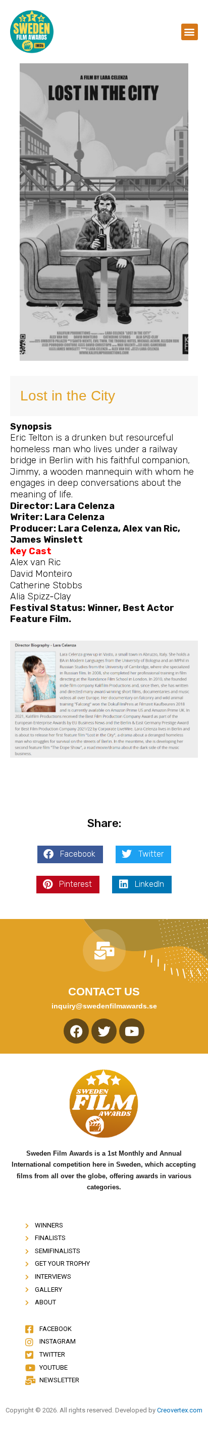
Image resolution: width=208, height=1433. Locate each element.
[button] (189, 32)
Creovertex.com (179, 1410)
